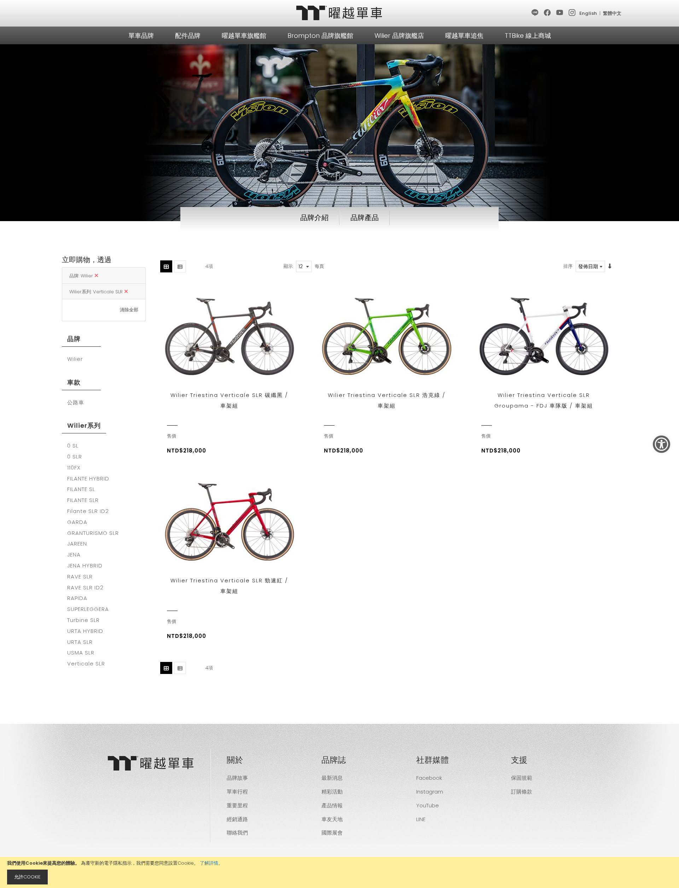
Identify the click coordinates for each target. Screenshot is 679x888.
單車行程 (237, 791)
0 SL (73, 445)
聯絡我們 (237, 832)
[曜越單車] (339, 13)
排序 (568, 266)
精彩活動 (332, 791)
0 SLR (74, 456)
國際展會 (332, 832)
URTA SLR (80, 642)
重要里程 (237, 805)
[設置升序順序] (610, 266)
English (588, 13)
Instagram (429, 791)
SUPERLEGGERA (88, 609)
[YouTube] (560, 13)
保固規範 (521, 778)
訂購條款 (521, 791)
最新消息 (332, 778)
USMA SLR (80, 652)
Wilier (75, 359)
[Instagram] (572, 13)
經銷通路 (237, 819)
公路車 (75, 402)
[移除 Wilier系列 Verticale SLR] (126, 291)
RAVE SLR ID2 (85, 587)
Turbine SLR (83, 620)
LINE (420, 819)
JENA (74, 554)
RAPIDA (77, 598)
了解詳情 (209, 863)
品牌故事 (237, 778)
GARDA (77, 522)
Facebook (429, 778)
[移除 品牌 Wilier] (96, 275)
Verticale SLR (86, 663)
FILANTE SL (81, 489)
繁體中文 (612, 13)
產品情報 (332, 805)
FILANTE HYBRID (88, 478)
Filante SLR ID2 (88, 511)
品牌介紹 (314, 218)
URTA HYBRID (85, 631)
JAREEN (77, 543)
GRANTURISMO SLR (93, 533)
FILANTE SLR (83, 500)
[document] (339, 872)
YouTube (427, 805)
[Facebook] (547, 13)
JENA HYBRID (85, 565)
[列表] (180, 266)
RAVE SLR (80, 576)
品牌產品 (364, 218)
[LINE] (535, 13)
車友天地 (332, 819)
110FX (74, 467)
